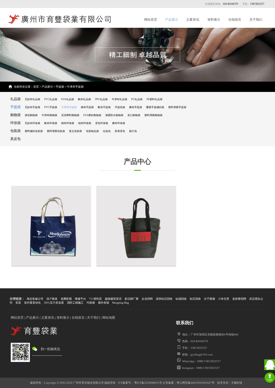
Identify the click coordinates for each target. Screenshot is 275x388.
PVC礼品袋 (50, 99)
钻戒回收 (181, 298)
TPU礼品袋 (101, 99)
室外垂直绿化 (32, 302)
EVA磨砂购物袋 (92, 115)
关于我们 (255, 19)
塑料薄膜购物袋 (153, 115)
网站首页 (150, 19)
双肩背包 (120, 131)
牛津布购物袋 (49, 115)
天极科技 (236, 382)
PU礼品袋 (136, 99)
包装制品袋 (92, 131)
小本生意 (223, 298)
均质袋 (91, 302)
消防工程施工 (75, 302)
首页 (36, 86)
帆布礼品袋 (84, 99)
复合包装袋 (75, 131)
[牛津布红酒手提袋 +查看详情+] (136, 226)
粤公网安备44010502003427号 (195, 382)
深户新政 (52, 298)
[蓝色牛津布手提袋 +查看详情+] (51, 226)
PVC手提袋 (50, 107)
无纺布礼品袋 (32, 99)
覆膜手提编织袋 (155, 107)
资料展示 (213, 19)
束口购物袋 (133, 115)
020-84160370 (230, 3)
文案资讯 (192, 19)
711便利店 (95, 298)
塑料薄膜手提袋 (177, 107)
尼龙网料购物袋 (70, 115)
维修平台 (80, 298)
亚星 (18, 302)
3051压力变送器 (54, 302)
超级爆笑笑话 (113, 298)
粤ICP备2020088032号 (148, 382)
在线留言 (234, 19)
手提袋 (60, 86)
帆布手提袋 (104, 107)
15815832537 (257, 3)
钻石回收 (195, 298)
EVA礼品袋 (67, 99)
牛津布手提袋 (75, 86)
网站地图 (108, 317)
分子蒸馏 (209, 298)
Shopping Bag (120, 302)
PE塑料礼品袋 (154, 99)
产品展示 (171, 19)
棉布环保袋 (67, 123)
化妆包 (107, 131)
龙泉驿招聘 (239, 298)
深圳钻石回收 (164, 298)
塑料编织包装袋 (34, 131)
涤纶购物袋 (31, 115)
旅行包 (133, 131)
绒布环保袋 (84, 123)
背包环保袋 (101, 123)
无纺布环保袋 (32, 123)
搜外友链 (103, 302)
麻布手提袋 (135, 107)
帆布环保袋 (50, 123)
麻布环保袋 (118, 123)
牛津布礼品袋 (119, 99)
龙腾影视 (66, 298)
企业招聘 (147, 298)
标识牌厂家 (132, 298)
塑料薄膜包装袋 (56, 131)
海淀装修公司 (35, 298)
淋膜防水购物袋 (114, 115)
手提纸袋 (120, 107)
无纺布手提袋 (32, 107)
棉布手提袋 (87, 107)
